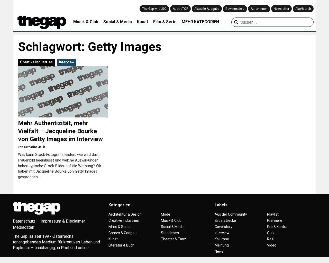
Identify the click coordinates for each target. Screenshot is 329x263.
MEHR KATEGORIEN (200, 21)
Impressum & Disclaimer (63, 221)
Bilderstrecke (225, 220)
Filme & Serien (120, 227)
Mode (165, 214)
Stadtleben (170, 233)
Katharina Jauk (34, 147)
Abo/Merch (303, 9)
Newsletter (281, 9)
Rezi (270, 239)
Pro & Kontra (277, 227)
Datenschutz (24, 221)
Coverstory (223, 227)
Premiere (274, 220)
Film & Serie (165, 21)
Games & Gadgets (123, 233)
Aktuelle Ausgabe (206, 9)
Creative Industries (36, 62)
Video (271, 245)
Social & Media (117, 21)
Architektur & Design (125, 214)
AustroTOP (180, 9)
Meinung (222, 245)
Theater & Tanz (173, 239)
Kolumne (222, 239)
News (219, 251)
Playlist (273, 214)
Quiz (271, 233)
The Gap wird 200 (154, 9)
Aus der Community (231, 214)
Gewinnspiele (234, 9)
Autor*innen (259, 9)
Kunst (142, 21)
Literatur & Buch (121, 245)
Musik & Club (85, 21)
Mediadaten (23, 227)
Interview (66, 62)
